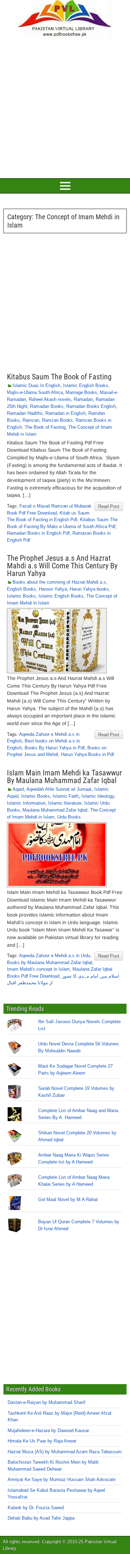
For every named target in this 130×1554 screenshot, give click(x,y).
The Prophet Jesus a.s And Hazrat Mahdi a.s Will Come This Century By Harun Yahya (62, 566)
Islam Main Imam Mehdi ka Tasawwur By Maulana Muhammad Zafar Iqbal (64, 776)
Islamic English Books (85, 385)
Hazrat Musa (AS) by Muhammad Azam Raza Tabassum (65, 1451)
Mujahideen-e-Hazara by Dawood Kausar (48, 1430)
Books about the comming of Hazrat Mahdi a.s (59, 582)
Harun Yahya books (89, 589)
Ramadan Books (46, 406)
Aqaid (18, 789)
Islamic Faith (66, 796)
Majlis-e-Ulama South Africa (35, 392)
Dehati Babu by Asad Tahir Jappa (41, 1518)
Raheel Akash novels (50, 399)
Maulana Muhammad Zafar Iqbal (55, 810)
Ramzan (31, 420)
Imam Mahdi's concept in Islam (38, 969)
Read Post (108, 506)
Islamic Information (26, 803)
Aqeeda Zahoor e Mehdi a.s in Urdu (54, 955)
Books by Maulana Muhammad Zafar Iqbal (49, 962)
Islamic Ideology (97, 796)
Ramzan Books (57, 420)
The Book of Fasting (45, 427)
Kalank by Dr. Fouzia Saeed (36, 1507)
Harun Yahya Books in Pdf (87, 754)
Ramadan (83, 399)
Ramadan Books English (91, 406)
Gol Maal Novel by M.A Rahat (68, 1199)
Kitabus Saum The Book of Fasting (59, 376)
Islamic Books (21, 596)
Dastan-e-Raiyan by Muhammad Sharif (46, 1402)
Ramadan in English (65, 413)
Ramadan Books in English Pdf (38, 533)
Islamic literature (64, 803)
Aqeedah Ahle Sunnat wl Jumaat (59, 789)
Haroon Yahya (53, 589)
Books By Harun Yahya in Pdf (55, 747)
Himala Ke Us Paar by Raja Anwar (42, 1441)
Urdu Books (69, 817)
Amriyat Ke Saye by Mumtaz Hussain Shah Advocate (61, 1479)
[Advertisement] (65, 108)
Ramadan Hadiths (25, 413)
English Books (21, 589)
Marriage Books (81, 392)
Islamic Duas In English (36, 385)
